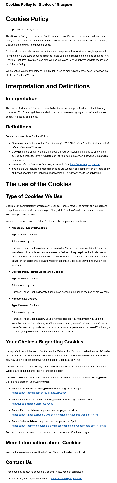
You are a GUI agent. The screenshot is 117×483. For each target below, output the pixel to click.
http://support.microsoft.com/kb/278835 (32, 403)
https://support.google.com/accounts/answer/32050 (39, 392)
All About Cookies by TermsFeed (67, 452)
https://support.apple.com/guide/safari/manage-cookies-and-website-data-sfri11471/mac (59, 425)
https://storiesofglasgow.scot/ (66, 478)
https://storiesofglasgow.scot (85, 164)
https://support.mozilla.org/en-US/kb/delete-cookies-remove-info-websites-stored (55, 414)
